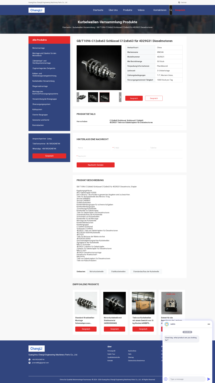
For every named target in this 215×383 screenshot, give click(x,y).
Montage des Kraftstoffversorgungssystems (45, 93)
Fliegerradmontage (40, 86)
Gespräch (49, 156)
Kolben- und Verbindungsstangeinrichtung (44, 75)
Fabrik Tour (111, 354)
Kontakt (110, 361)
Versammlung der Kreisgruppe (44, 99)
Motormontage (38, 48)
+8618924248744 (49, 149)
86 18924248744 (53, 144)
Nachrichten (132, 351)
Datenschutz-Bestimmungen (136, 361)
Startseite (66, 27)
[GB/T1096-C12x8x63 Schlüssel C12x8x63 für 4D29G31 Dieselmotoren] (99, 68)
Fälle (129, 354)
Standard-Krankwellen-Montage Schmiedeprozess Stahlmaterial (85, 321)
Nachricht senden (95, 165)
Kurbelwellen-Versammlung (84, 27)
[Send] (209, 379)
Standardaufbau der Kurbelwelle (146, 272)
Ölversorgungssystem (41, 104)
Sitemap (131, 357)
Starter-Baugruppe (40, 115)
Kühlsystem (37, 109)
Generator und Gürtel (40, 120)
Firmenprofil (111, 351)
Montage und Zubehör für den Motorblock (44, 54)
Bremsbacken (38, 125)
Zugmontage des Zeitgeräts (43, 68)
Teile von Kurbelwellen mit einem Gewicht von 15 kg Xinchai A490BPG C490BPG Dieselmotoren (143, 321)
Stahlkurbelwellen (118, 272)
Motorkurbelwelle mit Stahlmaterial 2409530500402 (113, 320)
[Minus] (208, 324)
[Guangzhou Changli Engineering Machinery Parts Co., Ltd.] (36, 10)
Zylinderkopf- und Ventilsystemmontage (41, 62)
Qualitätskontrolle (114, 357)
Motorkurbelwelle (97, 272)
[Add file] (165, 379)
